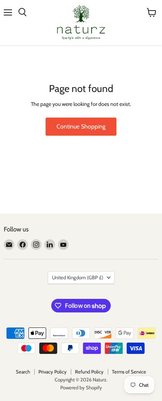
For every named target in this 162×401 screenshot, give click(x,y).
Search (23, 372)
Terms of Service (129, 372)
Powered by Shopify (81, 387)
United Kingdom (77, 277)
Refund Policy (89, 372)
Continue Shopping (81, 126)
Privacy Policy (52, 372)
